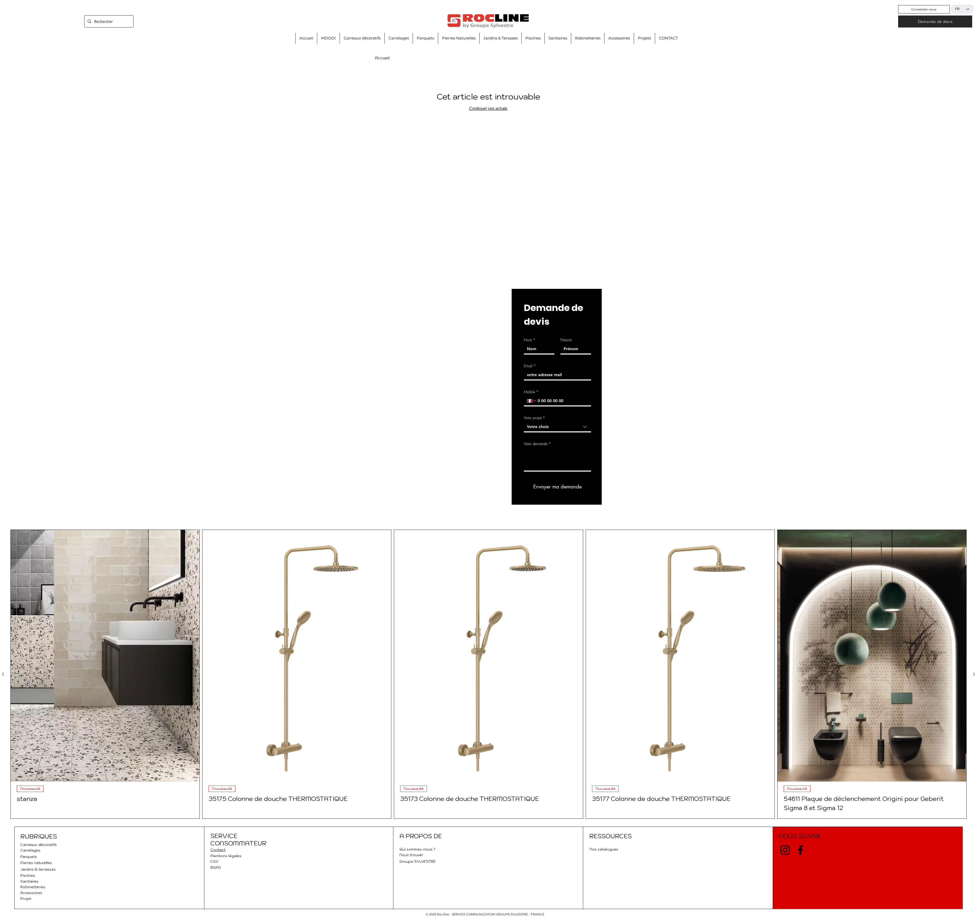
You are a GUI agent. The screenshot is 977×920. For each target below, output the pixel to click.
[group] (488, 674)
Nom (529, 340)
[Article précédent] (3, 674)
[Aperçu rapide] (105, 656)
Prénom (566, 340)
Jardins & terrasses (38, 869)
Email (530, 366)
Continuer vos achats (488, 108)
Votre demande (537, 444)
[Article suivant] (974, 674)
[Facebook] (800, 850)
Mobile (531, 392)
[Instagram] (785, 850)
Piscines (27, 875)
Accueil (382, 57)
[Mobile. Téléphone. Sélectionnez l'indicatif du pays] (532, 401)
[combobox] (557, 427)
